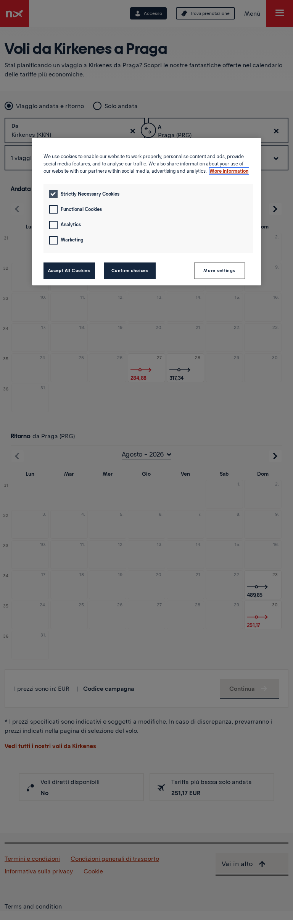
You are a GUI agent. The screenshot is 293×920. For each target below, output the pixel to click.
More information (229, 171)
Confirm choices (130, 270)
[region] (146, 211)
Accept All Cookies (69, 270)
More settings (219, 270)
